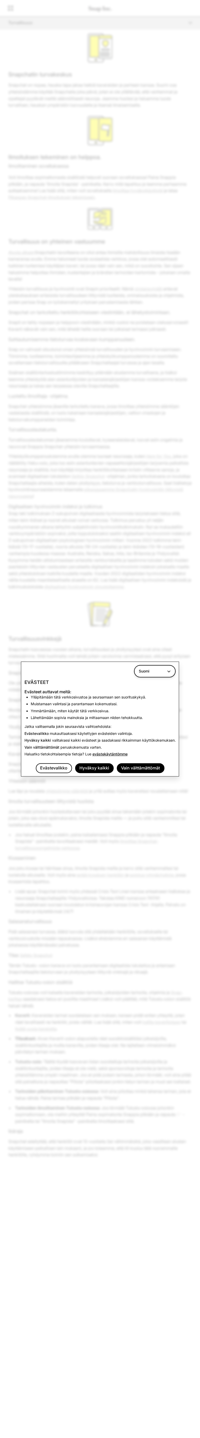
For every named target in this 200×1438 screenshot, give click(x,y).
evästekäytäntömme (110, 754)
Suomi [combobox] (144, 671)
